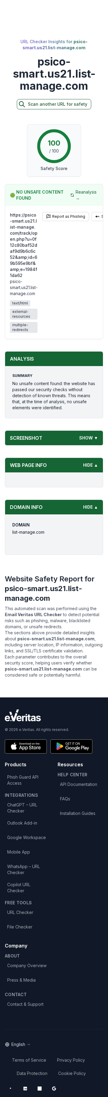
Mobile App (18, 851)
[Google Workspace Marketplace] (54, 1089)
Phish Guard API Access (22, 780)
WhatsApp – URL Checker (23, 869)
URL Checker (20, 912)
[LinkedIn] (25, 1089)
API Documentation (78, 784)
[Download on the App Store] (26, 746)
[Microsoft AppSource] (40, 1089)
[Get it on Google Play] (71, 746)
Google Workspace (26, 837)
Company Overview (26, 965)
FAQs (65, 798)
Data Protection (32, 1073)
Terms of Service (29, 1060)
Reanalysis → (86, 195)
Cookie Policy (72, 1073)
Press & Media (21, 980)
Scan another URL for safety (57, 104)
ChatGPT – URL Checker (22, 807)
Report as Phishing (68, 216)
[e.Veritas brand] (54, 715)
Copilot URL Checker (18, 887)
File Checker (19, 926)
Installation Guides (77, 813)
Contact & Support (25, 1004)
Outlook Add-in (22, 822)
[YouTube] (11, 1089)
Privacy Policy (71, 1060)
